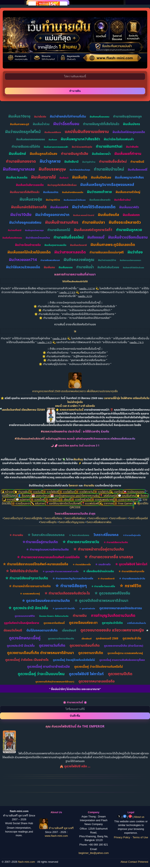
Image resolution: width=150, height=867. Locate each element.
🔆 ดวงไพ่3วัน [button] (102, 492)
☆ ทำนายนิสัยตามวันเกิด (116, 542)
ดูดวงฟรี (69, 828)
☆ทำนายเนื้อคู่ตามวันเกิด (40, 541)
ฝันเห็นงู (78, 459)
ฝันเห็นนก (53, 139)
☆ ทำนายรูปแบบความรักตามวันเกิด (47, 549)
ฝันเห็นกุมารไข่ (43, 177)
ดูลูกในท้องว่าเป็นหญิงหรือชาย (21, 623)
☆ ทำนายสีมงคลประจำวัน (132, 578)
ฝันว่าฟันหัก (132, 146)
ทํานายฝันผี (137, 162)
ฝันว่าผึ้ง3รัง (40, 116)
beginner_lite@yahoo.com (94, 852)
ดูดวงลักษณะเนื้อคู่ (25, 638)
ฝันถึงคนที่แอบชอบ (99, 116)
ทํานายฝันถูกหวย (129, 229)
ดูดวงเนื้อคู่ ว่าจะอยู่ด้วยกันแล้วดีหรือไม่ (74, 660)
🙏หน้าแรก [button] (8, 492)
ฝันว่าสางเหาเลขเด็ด (70, 251)
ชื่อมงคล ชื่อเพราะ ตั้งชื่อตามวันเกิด (53, 616)
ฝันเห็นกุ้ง (79, 177)
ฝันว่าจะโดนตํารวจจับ (28, 245)
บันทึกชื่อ (75, 715)
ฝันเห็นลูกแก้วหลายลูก (34, 230)
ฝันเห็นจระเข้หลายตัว (99, 199)
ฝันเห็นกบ (49, 267)
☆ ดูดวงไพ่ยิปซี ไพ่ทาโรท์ (131, 564)
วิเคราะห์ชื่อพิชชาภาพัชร (99, 522)
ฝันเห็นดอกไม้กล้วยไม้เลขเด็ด (29, 252)
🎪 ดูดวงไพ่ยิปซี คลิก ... (75, 766)
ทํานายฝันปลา (93, 222)
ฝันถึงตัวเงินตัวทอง (108, 267)
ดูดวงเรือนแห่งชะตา (83, 622)
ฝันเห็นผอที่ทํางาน (127, 153)
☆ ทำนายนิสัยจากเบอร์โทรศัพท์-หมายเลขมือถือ (35, 564)
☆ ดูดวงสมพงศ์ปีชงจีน (112, 593)
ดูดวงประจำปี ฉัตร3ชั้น (21, 645)
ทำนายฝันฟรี (56, 828)
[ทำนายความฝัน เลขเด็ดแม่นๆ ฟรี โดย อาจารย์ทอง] (75, 387)
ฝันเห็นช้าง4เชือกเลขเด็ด (72, 192)
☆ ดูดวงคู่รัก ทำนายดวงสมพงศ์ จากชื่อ (60, 571)
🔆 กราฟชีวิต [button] (52, 499)
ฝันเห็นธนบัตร (50, 192)
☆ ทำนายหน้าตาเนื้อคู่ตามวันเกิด (98, 549)
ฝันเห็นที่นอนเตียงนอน (12, 237)
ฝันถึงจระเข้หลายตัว (125, 222)
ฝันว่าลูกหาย (50, 161)
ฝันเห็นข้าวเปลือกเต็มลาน (128, 237)
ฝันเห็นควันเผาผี (78, 245)
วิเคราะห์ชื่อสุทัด (48, 522)
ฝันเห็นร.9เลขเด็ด (16, 177)
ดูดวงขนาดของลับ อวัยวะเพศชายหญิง (112, 630)
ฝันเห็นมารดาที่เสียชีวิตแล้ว (24, 192)
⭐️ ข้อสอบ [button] (142, 495)
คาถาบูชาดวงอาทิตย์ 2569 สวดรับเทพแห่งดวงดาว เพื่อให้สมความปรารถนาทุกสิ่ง (75, 391)
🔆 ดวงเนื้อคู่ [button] (37, 499)
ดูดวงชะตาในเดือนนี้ (54, 623)
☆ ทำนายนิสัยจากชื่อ (82, 564)
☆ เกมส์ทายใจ (103, 564)
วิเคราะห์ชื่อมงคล (106, 534)
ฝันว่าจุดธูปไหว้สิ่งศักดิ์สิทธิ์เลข (62, 185)
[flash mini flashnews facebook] (125, 816)
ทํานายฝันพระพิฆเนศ (50, 260)
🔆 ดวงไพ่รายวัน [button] (84, 492)
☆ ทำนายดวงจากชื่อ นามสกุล (108, 556)
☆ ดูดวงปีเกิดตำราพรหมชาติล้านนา (101, 600)
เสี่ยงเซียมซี (69, 630)
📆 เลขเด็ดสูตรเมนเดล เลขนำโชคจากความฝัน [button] (75, 495)
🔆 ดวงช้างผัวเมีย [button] (81, 499)
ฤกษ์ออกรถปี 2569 (107, 638)
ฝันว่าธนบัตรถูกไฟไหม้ (23, 131)
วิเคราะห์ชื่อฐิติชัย (33, 518)
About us (139, 816)
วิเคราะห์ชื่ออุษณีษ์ (138, 518)
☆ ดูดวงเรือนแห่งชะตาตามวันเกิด (46, 600)
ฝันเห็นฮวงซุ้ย (31, 199)
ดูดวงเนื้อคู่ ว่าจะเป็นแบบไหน (41, 673)
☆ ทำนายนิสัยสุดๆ (71, 585)
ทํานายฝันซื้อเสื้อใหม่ (113, 161)
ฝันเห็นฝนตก (131, 215)
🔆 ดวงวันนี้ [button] (36, 492)
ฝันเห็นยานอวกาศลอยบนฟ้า (56, 146)
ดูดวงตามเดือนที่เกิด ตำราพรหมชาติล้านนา (40, 652)
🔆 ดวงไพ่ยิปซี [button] (51, 492)
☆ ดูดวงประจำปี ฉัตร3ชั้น (28, 607)
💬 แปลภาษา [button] (23, 499)
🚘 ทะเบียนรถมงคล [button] (134, 492)
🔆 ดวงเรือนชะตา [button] (21, 503)
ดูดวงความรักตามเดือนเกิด (61, 638)
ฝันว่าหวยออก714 (23, 259)
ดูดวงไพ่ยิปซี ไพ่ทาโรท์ (86, 673)
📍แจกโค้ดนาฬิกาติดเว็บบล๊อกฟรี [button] (64, 503)
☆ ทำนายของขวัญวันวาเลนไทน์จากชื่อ (72, 578)
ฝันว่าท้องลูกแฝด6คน (25, 222)
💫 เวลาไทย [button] (116, 492)
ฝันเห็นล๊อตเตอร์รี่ (137, 169)
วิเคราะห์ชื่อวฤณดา (98, 518)
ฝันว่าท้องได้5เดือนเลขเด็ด (94, 206)
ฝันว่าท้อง (135, 251)
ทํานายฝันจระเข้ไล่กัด (26, 146)
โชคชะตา (74, 485)
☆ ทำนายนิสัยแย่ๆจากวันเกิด (26, 578)
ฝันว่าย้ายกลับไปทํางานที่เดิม (68, 116)
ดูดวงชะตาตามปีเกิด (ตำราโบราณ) (123, 645)
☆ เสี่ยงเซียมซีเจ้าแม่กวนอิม (98, 571)
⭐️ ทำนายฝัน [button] (21, 492)
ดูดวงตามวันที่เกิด (52, 645)
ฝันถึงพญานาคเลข (19, 169)
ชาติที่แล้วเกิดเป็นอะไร (136, 623)
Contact (132, 861)
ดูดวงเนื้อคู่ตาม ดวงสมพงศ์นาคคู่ (125, 653)
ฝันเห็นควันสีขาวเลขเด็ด (30, 185)
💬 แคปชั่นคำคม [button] (127, 495)
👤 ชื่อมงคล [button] (25, 495)
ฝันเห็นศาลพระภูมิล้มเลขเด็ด (112, 244)
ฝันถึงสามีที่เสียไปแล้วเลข (133, 267)
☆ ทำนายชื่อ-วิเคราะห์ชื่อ (103, 586)
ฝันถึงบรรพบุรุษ (52, 169)
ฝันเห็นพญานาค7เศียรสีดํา (80, 139)
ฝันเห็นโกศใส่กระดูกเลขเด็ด (129, 132)
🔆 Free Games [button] (123, 503)
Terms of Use (140, 837)
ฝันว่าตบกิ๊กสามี (14, 230)
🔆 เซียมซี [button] (65, 499)
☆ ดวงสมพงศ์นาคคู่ (30, 593)
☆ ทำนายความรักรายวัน (80, 541)
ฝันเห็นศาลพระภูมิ (19, 124)
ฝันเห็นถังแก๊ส (108, 214)
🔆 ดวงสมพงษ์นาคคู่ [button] (102, 499)
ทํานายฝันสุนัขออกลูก (127, 116)
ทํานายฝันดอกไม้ (58, 230)
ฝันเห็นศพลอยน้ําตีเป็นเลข (75, 200)
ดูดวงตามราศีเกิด (90, 652)
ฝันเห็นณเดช (66, 267)
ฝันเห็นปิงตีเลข (101, 177)
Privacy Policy (122, 837)
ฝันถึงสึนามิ (71, 161)
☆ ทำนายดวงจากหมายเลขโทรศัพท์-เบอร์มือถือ (48, 557)
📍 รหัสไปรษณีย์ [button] (109, 495)
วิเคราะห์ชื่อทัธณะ (54, 518)
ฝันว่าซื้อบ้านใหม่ (122, 199)
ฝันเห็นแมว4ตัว (129, 207)
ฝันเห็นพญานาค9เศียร (129, 177)
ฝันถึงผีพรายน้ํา (101, 154)
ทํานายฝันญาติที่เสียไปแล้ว (101, 124)
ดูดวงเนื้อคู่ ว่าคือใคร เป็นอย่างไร (27, 659)
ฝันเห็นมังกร (131, 124)
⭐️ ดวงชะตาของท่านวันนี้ (70, 409)
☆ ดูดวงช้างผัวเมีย (87, 608)
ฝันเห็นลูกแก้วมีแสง (43, 153)
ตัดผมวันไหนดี (13, 630)
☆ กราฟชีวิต (130, 585)
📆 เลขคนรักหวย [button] (41, 495)
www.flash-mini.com (56, 835)
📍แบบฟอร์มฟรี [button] (91, 503)
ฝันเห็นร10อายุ (19, 116)
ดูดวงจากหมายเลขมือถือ (97, 681)
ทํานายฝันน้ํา (85, 267)
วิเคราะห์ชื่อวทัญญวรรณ (72, 522)
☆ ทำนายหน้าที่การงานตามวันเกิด (30, 586)
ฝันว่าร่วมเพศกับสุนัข (82, 146)
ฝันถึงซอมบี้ (95, 237)
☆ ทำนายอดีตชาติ (106, 578)
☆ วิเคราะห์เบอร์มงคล (79, 535)
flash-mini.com (26, 861)
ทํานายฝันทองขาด (21, 161)
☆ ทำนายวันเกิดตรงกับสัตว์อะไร (67, 593)
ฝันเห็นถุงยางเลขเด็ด (55, 245)
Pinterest (143, 861)
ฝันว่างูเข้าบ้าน (88, 161)
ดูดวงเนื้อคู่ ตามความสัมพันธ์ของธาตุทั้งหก (122, 660)
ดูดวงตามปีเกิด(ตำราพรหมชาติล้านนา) (54, 681)
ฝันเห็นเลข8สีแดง (52, 132)
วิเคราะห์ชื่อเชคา (118, 518)
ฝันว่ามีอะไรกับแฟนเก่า (119, 139)
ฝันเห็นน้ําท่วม (41, 124)
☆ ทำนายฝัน (16, 535)
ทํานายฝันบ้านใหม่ (109, 169)
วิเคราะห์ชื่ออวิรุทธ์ (13, 518)
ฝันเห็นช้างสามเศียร (61, 222)
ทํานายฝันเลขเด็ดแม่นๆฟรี (107, 252)
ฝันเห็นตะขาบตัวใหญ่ (128, 192)
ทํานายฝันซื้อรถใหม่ (69, 237)
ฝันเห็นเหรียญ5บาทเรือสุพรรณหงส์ (107, 184)
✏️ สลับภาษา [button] (38, 503)
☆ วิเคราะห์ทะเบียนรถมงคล (45, 535)
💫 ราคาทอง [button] (107, 503)
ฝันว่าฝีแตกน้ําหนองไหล (38, 237)
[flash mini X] (120, 816)
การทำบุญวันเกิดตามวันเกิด (113, 615)
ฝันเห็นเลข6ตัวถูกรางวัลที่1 (93, 229)
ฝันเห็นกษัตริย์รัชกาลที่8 (29, 206)
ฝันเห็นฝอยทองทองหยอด (30, 139)
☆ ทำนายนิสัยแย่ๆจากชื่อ (131, 571)
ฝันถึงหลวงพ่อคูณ (79, 259)
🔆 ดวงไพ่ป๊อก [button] (67, 492)
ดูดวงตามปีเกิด (120, 673)
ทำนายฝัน (89, 485)
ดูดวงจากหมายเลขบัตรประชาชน (120, 608)
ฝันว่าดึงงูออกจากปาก (52, 214)
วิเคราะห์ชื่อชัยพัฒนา (75, 518)
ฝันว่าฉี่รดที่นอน (66, 123)
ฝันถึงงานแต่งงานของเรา (130, 260)
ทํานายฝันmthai (109, 146)
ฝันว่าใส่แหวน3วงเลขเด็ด (23, 267)
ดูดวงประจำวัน (132, 638)
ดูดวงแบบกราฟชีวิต (25, 615)
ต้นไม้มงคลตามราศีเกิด (42, 630)
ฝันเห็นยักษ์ (17, 153)
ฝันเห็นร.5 (64, 177)
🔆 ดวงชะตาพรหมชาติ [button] (126, 499)
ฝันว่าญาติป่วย (53, 199)
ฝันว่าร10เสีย (21, 214)
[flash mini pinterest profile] (131, 816)
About (124, 861)
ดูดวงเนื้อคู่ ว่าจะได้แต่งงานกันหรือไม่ (98, 666)
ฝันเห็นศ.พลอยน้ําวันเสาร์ (83, 215)
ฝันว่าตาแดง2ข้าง (107, 260)
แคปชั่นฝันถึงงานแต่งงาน (87, 131)
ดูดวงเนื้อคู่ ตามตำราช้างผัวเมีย (48, 666)
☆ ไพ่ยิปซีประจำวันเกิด (22, 571)
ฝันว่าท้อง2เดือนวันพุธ (80, 169)
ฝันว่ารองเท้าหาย (99, 191)
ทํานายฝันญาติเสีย (74, 153)
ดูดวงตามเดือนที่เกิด (85, 645)
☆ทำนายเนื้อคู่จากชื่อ (132, 535)
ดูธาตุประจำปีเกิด (112, 623)
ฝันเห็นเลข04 (59, 207)
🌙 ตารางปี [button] (9, 499)
